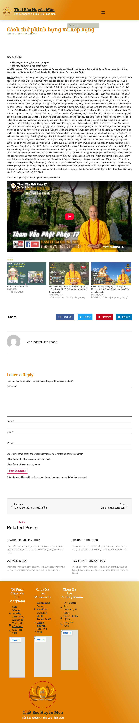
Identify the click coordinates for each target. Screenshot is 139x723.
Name (10, 421)
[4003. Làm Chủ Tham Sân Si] (26, 273)
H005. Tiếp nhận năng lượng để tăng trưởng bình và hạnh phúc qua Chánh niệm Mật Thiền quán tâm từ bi (110, 289)
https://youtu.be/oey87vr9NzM (45, 177)
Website (11, 443)
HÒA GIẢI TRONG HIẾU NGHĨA (23, 540)
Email (10, 432)
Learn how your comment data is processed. (66, 477)
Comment (12, 386)
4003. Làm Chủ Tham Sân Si (19, 286)
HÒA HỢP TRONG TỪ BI (85, 540)
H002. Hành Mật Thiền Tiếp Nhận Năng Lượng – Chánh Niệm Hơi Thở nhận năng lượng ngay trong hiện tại (68, 289)
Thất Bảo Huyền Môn (34, 9)
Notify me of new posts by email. (25, 464)
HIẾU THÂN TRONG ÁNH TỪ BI (89, 560)
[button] (103, 13)
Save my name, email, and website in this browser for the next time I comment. (46, 454)
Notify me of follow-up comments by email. (29, 459)
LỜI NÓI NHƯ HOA (17, 560)
